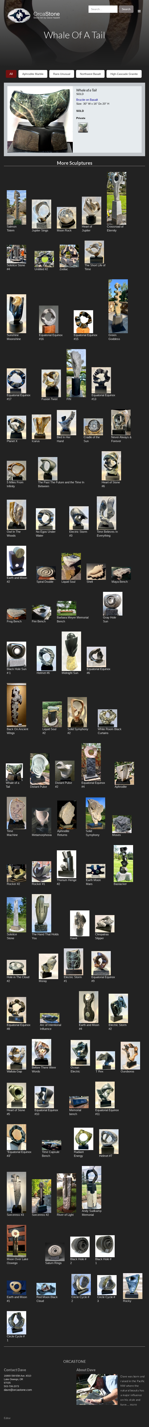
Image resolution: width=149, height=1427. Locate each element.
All (11, 73)
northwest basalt (90, 73)
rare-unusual (61, 73)
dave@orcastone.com (18, 1389)
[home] (35, 15)
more (133, 1404)
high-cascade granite (124, 73)
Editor (7, 1418)
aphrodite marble (32, 73)
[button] (139, 11)
